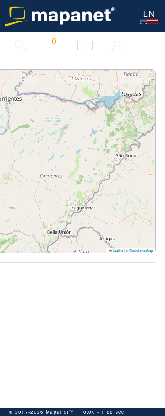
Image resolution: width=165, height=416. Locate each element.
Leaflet (117, 250)
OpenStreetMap (141, 250)
